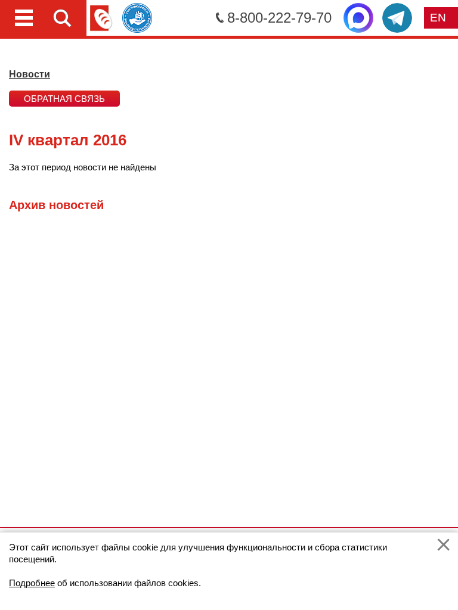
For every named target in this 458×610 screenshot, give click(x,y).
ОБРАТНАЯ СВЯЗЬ (64, 99)
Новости (29, 74)
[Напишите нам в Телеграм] (397, 18)
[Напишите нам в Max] (358, 18)
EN (438, 17)
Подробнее (32, 583)
